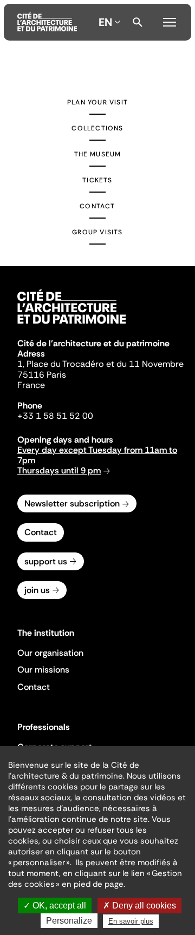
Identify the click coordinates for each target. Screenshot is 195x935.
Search (138, 22)
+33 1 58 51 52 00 (55, 416)
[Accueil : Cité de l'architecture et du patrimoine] (47, 22)
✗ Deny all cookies (139, 905)
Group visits (97, 232)
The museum (97, 154)
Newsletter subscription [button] (72, 503)
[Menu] (169, 20)
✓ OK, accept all (54, 905)
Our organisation (50, 653)
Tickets (97, 180)
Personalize (69, 920)
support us (45, 561)
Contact (97, 206)
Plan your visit (97, 102)
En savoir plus (130, 921)
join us (37, 590)
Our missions (43, 669)
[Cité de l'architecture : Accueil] (71, 325)
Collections (97, 128)
